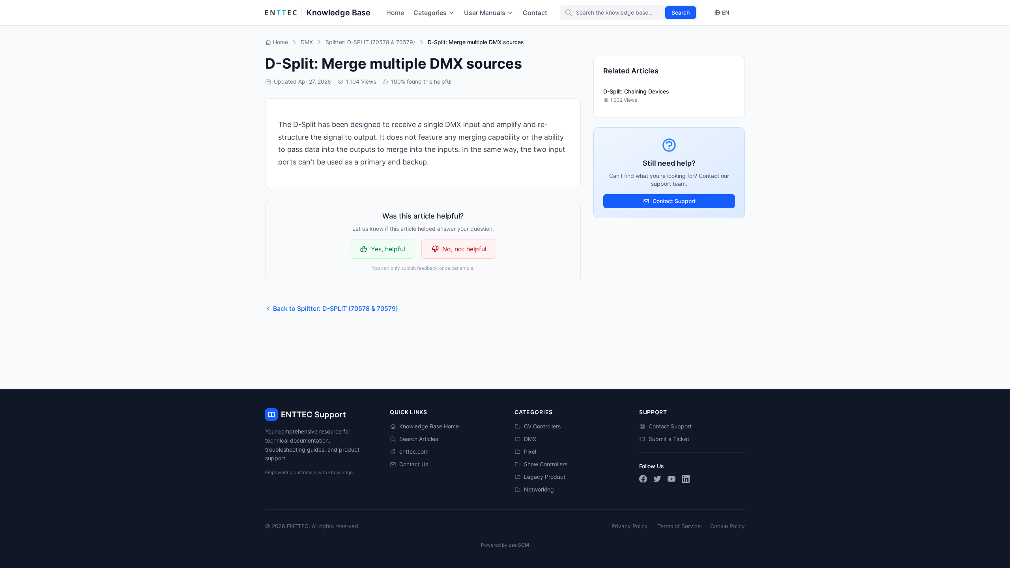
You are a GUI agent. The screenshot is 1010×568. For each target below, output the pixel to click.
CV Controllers (542, 426)
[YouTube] (671, 479)
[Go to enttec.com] (281, 13)
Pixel (530, 451)
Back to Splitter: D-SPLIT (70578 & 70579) (335, 308)
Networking (539, 489)
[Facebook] (643, 479)
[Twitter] (657, 479)
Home (395, 13)
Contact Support (674, 201)
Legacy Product (544, 476)
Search (680, 12)
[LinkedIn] (686, 479)
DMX (530, 438)
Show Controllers (545, 464)
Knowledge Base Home (429, 426)
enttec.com (413, 451)
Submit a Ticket (669, 438)
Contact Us (413, 464)
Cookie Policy (727, 526)
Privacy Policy (630, 526)
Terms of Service (679, 526)
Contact (535, 13)
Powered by (505, 545)
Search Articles (418, 438)
